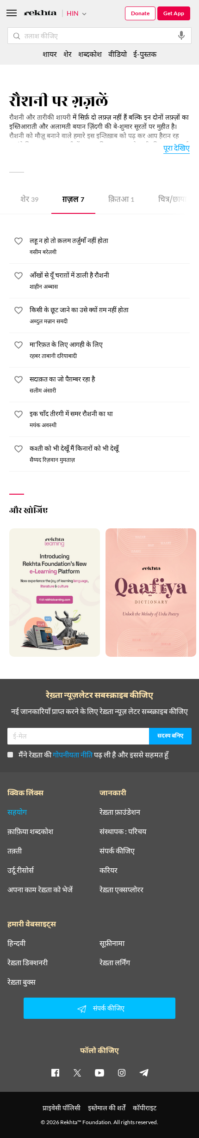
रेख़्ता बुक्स (21, 982)
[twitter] (77, 1072)
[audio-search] (181, 35)
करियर (109, 870)
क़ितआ (121, 200)
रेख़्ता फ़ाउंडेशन (120, 812)
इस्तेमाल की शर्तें (106, 1108)
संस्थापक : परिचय (123, 831)
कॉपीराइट (144, 1108)
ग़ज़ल (73, 200)
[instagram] (121, 1072)
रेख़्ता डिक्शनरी (27, 962)
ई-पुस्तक (144, 53)
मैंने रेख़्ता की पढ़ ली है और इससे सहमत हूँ (93, 754)
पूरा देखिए (176, 147)
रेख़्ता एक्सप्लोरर (121, 889)
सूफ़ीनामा (112, 943)
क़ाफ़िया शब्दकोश (30, 831)
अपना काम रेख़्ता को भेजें (40, 889)
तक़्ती (14, 850)
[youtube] (99, 1072)
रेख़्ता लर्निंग (115, 962)
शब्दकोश (90, 53)
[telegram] (144, 1072)
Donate (140, 13)
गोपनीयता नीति (73, 754)
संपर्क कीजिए (117, 850)
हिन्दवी (16, 943)
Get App (173, 13)
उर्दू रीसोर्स (20, 870)
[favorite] (18, 242)
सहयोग (17, 812)
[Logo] (40, 14)
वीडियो (117, 53)
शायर (50, 53)
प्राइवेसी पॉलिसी (62, 1108)
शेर (29, 200)
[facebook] (55, 1072)
